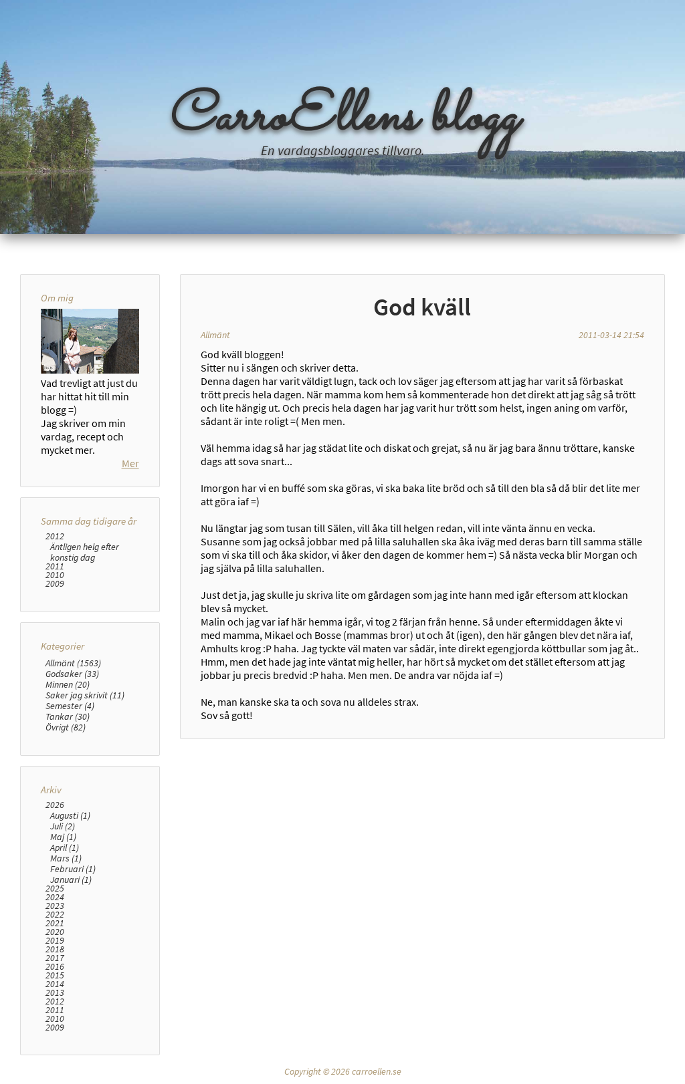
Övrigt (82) (65, 727)
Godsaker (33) (72, 674)
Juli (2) (62, 826)
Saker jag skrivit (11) (84, 695)
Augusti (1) (70, 815)
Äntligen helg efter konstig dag (84, 552)
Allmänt (215, 335)
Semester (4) (69, 706)
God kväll (422, 306)
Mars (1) (66, 858)
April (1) (64, 847)
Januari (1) (71, 879)
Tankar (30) (67, 716)
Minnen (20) (67, 684)
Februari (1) (73, 869)
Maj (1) (63, 837)
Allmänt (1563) (73, 663)
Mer (130, 463)
